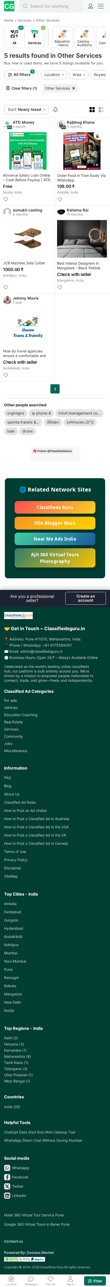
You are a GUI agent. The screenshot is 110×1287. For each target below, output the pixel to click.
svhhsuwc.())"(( (80, 422)
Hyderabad (13, 928)
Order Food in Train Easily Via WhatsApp (81, 177)
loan (11, 431)
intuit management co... (79, 413)
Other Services (57, 88)
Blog (8, 786)
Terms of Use (15, 851)
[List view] (101, 109)
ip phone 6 (41, 413)
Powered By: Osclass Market (29, 1252)
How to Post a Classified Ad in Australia (36, 819)
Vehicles (11, 707)
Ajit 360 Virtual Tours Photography (55, 558)
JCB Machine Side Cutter (24, 263)
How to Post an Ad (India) (25, 810)
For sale (10, 700)
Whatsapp (20, 1168)
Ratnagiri (11, 977)
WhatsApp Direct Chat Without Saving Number (43, 1140)
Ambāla (10, 903)
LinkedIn (19, 1195)
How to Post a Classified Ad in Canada (36, 843)
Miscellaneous (15, 750)
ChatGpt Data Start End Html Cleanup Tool (39, 1132)
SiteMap (11, 876)
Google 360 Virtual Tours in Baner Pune (37, 1224)
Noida (9, 1010)
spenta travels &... (23, 422)
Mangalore (13, 994)
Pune (8, 969)
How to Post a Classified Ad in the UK (35, 835)
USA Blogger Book (55, 523)
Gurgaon (11, 920)
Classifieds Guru (55, 507)
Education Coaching (21, 715)
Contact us (13, 1241)
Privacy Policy (16, 860)
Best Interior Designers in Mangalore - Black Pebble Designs (78, 266)
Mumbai (10, 953)
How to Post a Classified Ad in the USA (36, 827)
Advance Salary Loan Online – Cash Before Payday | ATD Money (26, 178)
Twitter (18, 1186)
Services (11, 729)
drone (27, 431)
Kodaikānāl (13, 936)
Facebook (20, 1177)
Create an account (85, 598)
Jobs (8, 743)
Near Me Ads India (55, 539)
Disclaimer (12, 868)
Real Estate (13, 722)
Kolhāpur (11, 945)
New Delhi (12, 1002)
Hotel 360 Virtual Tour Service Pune (34, 1215)
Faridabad (12, 912)
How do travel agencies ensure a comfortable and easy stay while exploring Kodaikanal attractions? (24, 353)
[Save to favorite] (6, 199)
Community (13, 736)
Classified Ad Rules (20, 802)
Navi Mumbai (15, 961)
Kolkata (10, 986)
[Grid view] (92, 109)
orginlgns (15, 413)
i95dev (53, 422)
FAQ (7, 777)
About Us (11, 794)
